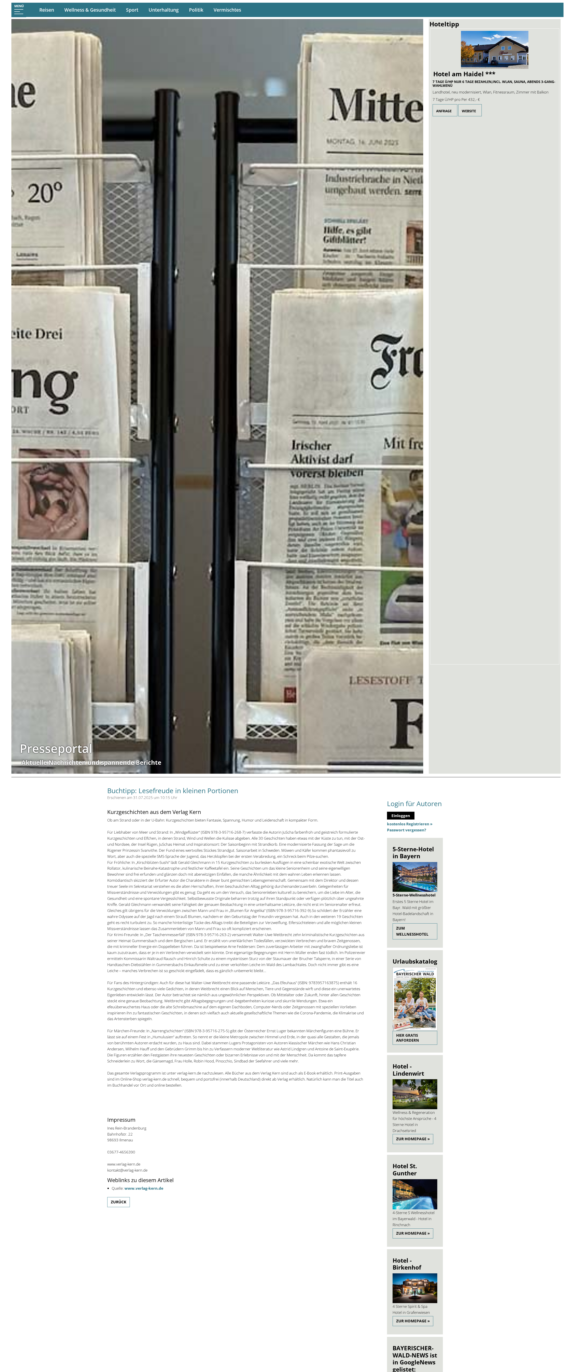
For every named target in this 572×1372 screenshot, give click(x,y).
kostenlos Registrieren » (409, 823)
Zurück (118, 1201)
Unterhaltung (164, 9)
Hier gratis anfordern (407, 1038)
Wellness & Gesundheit (90, 9)
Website (469, 111)
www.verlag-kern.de (143, 1188)
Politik (196, 9)
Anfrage (444, 111)
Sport (132, 9)
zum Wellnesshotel (412, 931)
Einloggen (400, 815)
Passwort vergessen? (406, 830)
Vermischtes (227, 9)
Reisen (46, 9)
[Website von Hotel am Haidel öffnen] (495, 50)
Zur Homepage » (413, 1138)
